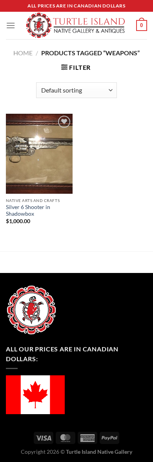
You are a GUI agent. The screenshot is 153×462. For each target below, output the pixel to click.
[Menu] (10, 25)
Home (23, 52)
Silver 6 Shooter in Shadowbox (28, 210)
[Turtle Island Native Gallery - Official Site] (75, 25)
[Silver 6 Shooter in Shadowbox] (39, 154)
